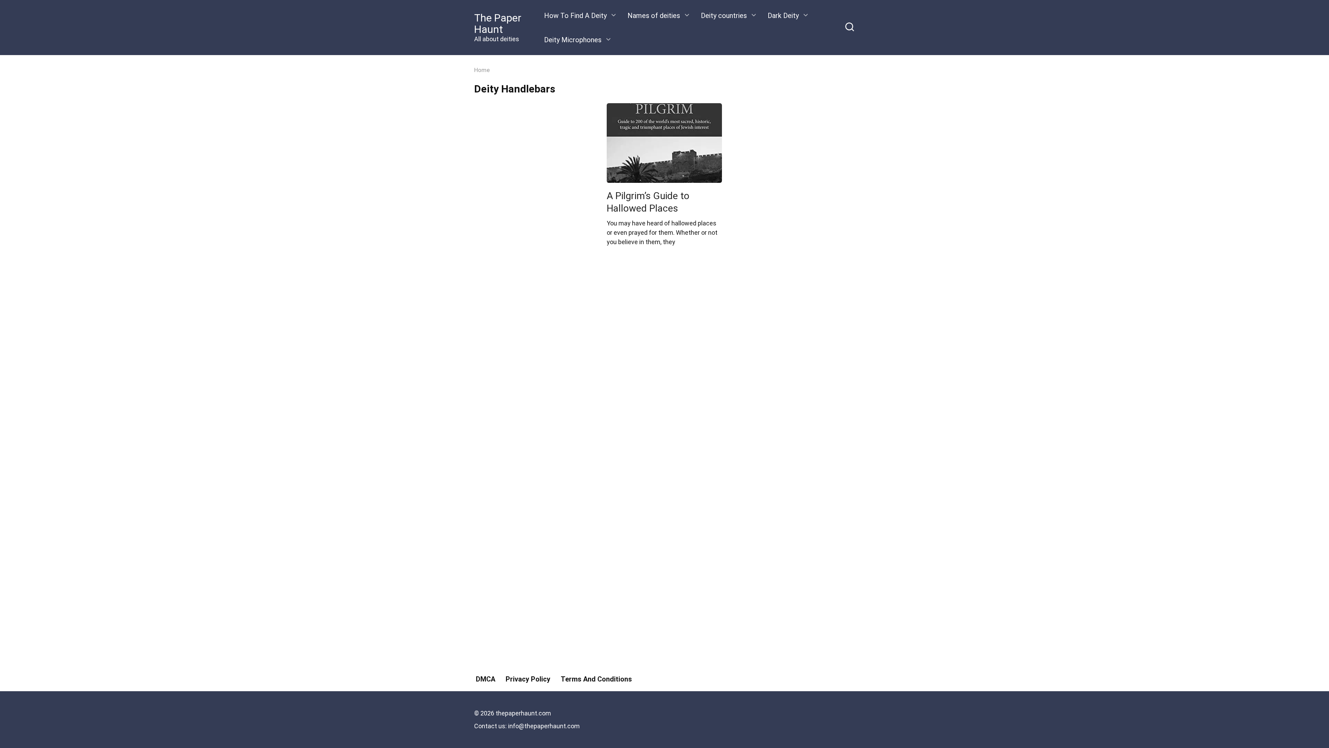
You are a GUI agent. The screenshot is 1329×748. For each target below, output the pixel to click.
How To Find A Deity (575, 15)
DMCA (485, 679)
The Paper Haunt (497, 23)
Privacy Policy (528, 679)
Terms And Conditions (596, 679)
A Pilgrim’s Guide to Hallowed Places (648, 202)
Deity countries (724, 15)
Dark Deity (783, 15)
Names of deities (653, 15)
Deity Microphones (573, 40)
